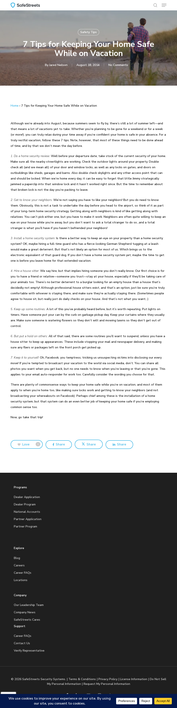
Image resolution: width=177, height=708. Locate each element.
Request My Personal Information (107, 684)
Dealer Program (25, 504)
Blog (17, 558)
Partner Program (25, 526)
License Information (133, 679)
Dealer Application (27, 497)
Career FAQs (22, 573)
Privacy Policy (107, 679)
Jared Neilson (58, 65)
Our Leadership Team (29, 605)
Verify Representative (29, 651)
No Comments (118, 65)
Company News (24, 612)
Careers (19, 565)
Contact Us (22, 643)
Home (15, 106)
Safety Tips (88, 32)
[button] (164, 5)
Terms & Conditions (82, 679)
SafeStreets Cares (27, 620)
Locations (20, 580)
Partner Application (27, 519)
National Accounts (27, 512)
